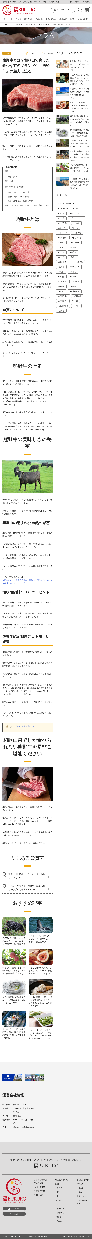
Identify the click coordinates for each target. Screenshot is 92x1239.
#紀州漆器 (77, 296)
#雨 (76, 306)
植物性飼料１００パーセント (18, 197)
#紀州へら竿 (74, 291)
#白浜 (61, 291)
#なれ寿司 (77, 233)
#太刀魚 (80, 262)
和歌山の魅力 (39, 19)
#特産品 (73, 286)
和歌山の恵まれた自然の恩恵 (18, 192)
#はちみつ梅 (76, 238)
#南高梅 (73, 252)
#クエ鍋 (61, 218)
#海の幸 (73, 277)
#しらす (76, 223)
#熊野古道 (75, 281)
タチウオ (59, 1209)
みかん (59, 1188)
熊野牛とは (9, 171)
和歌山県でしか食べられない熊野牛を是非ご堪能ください (27, 205)
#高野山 (61, 311)
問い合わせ (74, 2)
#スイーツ (62, 228)
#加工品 (61, 252)
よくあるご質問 (83, 19)
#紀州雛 (75, 301)
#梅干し (73, 272)
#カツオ (61, 213)
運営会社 (86, 2)
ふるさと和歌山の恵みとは (40, 1181)
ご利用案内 (38, 1195)
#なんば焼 (62, 238)
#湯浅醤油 (62, 281)
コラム (79, 1192)
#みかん (61, 242)
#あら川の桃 (63, 208)
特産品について (61, 1180)
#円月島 (73, 247)
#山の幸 (61, 267)
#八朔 (61, 247)
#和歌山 (73, 257)
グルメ (6, 53)
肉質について (13, 177)
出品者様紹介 (63, 19)
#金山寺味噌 (63, 306)
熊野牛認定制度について (26, 726)
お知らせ (73, 19)
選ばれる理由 (28, 19)
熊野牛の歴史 (10, 181)
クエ (58, 1204)
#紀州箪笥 (62, 301)
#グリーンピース (76, 218)
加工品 (59, 1221)
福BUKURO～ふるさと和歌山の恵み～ (76, 1236)
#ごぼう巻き (63, 223)
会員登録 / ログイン (65, 10)
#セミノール (63, 233)
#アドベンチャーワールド (68, 204)
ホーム (6, 19)
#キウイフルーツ (76, 213)
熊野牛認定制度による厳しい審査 (20, 201)
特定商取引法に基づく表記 (36, 1237)
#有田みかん (74, 267)
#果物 (61, 272)
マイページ (16, 1209)
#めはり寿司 (74, 242)
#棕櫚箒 (61, 277)
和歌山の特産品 (51, 19)
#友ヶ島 (61, 257)
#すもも (75, 228)
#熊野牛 (61, 286)
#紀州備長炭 (63, 296)
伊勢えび (59, 1213)
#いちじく (77, 208)
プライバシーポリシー (11, 1237)
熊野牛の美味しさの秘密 (14, 187)
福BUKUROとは (16, 19)
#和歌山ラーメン (64, 262)
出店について (82, 1196)
